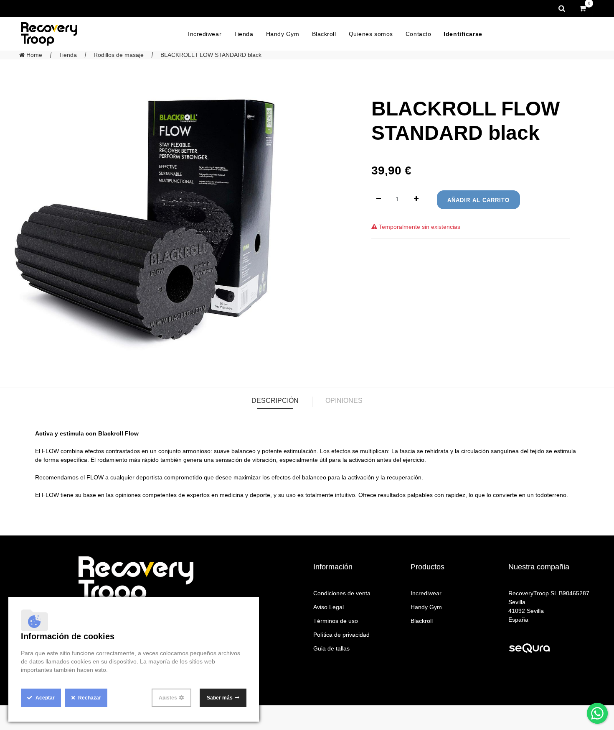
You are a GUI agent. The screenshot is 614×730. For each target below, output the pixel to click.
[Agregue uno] (416, 199)
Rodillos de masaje (119, 54)
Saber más (220, 698)
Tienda (68, 54)
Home (33, 54)
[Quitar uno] (378, 199)
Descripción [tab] (275, 400)
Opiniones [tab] (344, 400)
